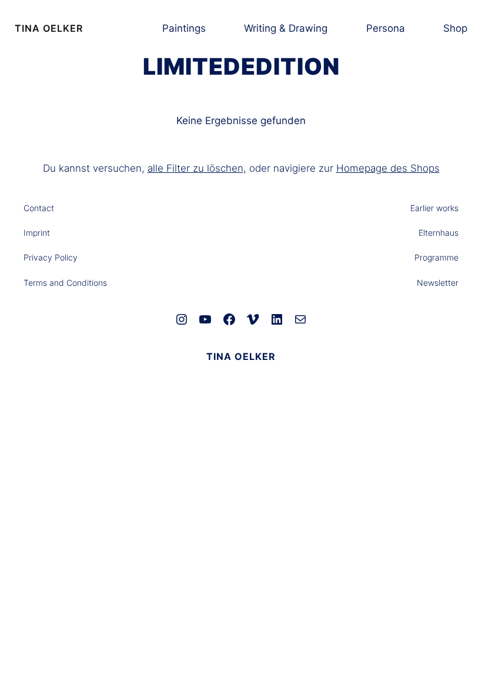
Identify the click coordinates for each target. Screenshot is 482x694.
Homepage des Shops (388, 168)
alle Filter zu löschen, (197, 168)
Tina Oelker (49, 28)
